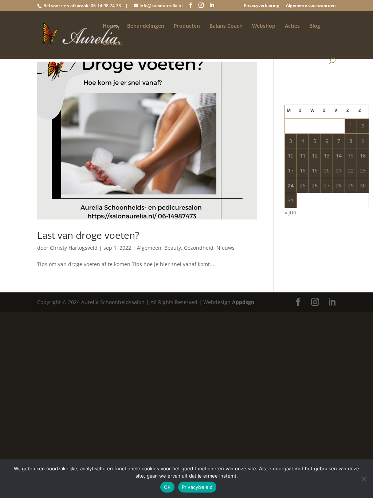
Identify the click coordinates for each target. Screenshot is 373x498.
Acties (292, 26)
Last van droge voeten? (88, 235)
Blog (314, 26)
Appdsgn (243, 302)
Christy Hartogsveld (74, 247)
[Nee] (364, 478)
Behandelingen (145, 26)
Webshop (263, 26)
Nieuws (225, 247)
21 (339, 170)
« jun (290, 212)
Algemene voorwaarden (311, 5)
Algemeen (149, 247)
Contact (112, 43)
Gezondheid (198, 247)
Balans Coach (226, 26)
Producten (187, 26)
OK (167, 487)
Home (110, 26)
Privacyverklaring (261, 5)
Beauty (172, 247)
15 (351, 155)
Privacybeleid (197, 487)
